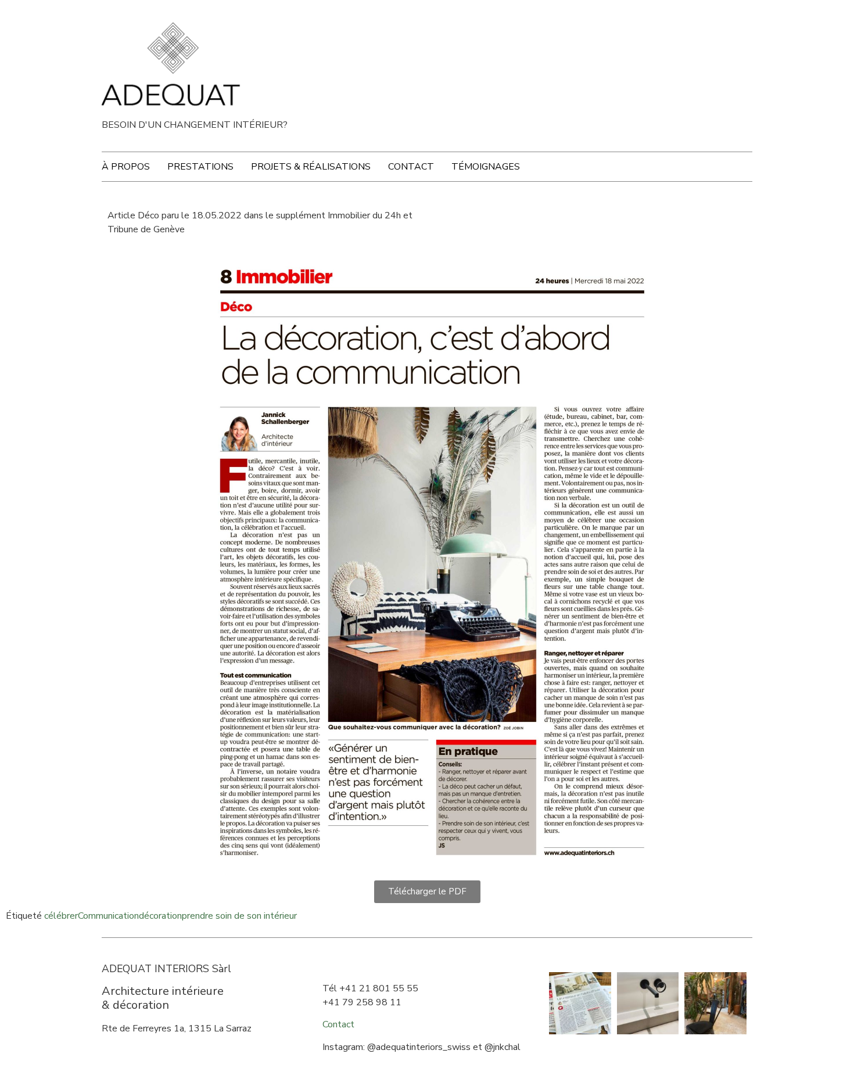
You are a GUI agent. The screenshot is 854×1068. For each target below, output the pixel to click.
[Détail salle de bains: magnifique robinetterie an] (648, 1003)
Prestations (200, 166)
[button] (427, 891)
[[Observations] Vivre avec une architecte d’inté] (715, 1003)
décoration (160, 915)
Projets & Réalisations (311, 166)
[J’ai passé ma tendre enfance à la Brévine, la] (580, 1003)
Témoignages (485, 166)
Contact (411, 166)
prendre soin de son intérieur (239, 915)
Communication (108, 915)
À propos (126, 166)
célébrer (61, 915)
